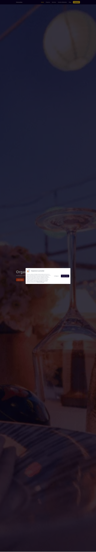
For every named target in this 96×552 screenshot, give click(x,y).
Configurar (56, 276)
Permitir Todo (65, 276)
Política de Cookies (39, 281)
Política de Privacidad (40, 282)
